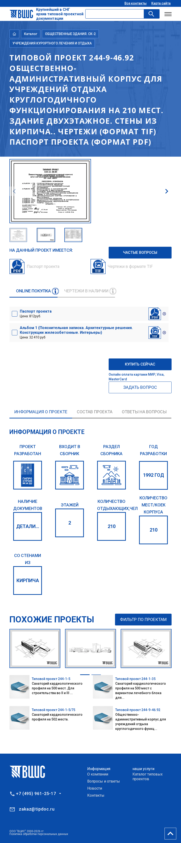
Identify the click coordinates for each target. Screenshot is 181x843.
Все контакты (135, 3)
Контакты (95, 795)
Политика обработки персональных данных (38, 834)
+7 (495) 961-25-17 (36, 793)
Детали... (27, 526)
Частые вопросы (140, 252)
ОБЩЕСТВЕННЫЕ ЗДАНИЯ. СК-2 (70, 34)
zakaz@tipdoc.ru (37, 809)
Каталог (30, 34)
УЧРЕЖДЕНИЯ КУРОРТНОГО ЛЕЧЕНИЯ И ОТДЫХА (52, 43)
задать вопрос (140, 387)
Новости (94, 788)
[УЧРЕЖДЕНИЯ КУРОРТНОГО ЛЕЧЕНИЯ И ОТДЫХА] (111, 475)
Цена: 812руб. (36, 313)
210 (111, 526)
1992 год (153, 475)
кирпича (27, 580)
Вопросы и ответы (103, 781)
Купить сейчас (140, 364)
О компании (97, 774)
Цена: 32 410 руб (76, 332)
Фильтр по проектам (143, 619)
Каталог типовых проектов (147, 776)
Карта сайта (161, 3)
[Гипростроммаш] (27, 475)
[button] (166, 191)
